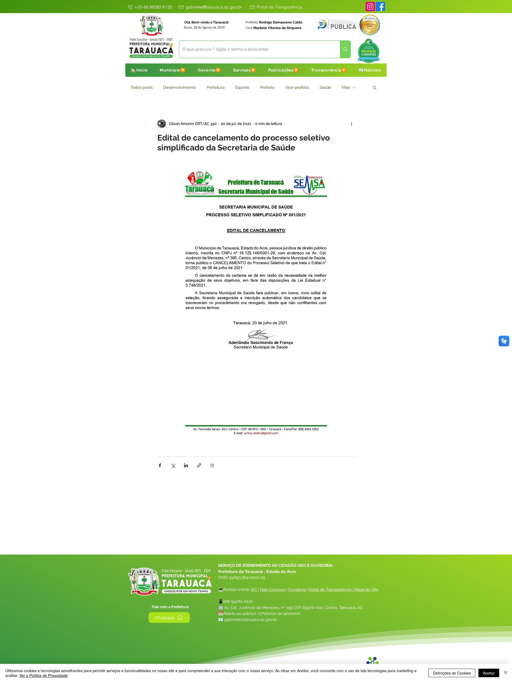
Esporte (242, 87)
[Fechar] (505, 673)
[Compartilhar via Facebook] (159, 465)
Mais (346, 87)
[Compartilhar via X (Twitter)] (172, 465)
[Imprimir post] (212, 465)
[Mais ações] (351, 124)
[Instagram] (370, 6)
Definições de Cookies (452, 673)
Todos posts (142, 87)
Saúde (325, 87)
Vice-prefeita (297, 87)
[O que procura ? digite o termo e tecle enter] (345, 49)
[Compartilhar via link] (199, 465)
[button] (172, 70)
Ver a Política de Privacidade (43, 675)
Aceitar (489, 673)
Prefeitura (216, 87)
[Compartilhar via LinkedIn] (186, 465)
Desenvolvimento (179, 87)
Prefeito (267, 87)
